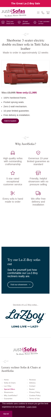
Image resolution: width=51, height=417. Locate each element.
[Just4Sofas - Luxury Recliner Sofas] (13, 12)
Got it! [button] (6, 414)
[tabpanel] (25, 73)
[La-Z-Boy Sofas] (25, 318)
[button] (39, 12)
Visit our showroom (18, 285)
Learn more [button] (31, 407)
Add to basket (10, 121)
